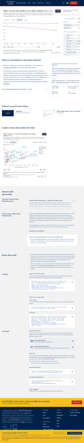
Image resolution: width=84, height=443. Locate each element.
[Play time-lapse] (4, 47)
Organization (60, 415)
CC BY (18, 53)
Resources (40, 3)
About (47, 3)
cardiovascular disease (9, 67)
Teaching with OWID (48, 429)
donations (23, 435)
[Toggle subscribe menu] (67, 3)
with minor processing (62, 82)
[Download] (52, 52)
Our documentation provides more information (54, 357)
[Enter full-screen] (59, 52)
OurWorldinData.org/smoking (9, 53)
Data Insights (46, 418)
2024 (58, 47)
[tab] (7, 20)
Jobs (58, 423)
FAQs (23, 422)
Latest (34, 3)
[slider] (12, 47)
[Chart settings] (45, 142)
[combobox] (63, 3)
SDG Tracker (46, 426)
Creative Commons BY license (47, 265)
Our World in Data (10, 3)
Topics (44, 412)
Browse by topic (22, 3)
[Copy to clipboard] (70, 282)
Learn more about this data (46, 50)
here (45, 242)
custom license (15, 419)
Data (29, 3)
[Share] (56, 52)
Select (38, 142)
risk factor (14, 65)
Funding (59, 418)
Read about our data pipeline (36, 230)
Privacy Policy (69, 438)
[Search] (63, 3)
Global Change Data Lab (25, 410)
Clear (79, 22)
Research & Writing (75, 412)
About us (59, 412)
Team (58, 420)
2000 (8, 47)
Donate (73, 3)
